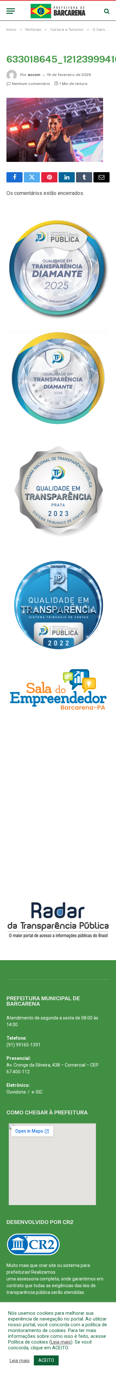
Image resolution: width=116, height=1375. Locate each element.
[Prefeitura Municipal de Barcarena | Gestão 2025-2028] (58, 11)
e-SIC (37, 1091)
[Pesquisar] (106, 11)
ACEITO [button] (46, 1360)
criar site (47, 1265)
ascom (34, 74)
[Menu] (10, 11)
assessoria (28, 1278)
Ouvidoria (16, 1091)
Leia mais (61, 1342)
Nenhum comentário (31, 83)
